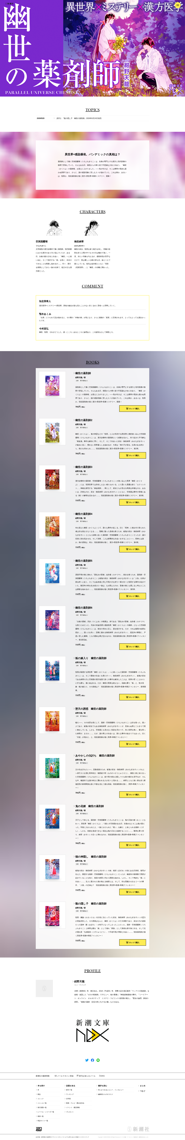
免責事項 (49, 1137)
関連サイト (78, 1137)
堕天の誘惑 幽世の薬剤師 (90, 708)
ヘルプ (65, 1137)
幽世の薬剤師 (83, 373)
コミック (41, 1099)
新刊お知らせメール (87, 1076)
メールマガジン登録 (65, 1076)
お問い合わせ (71, 1137)
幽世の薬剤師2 (83, 420)
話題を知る (70, 1086)
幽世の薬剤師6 (83, 607)
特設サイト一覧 (43, 1121)
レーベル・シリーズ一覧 (46, 1112)
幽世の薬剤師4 (83, 513)
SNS (103, 1076)
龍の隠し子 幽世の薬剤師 (91, 903)
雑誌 (39, 1094)
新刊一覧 (69, 1090)
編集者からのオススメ (105, 1094)
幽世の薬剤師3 (83, 466)
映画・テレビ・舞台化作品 (75, 1103)
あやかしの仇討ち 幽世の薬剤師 (95, 755)
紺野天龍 (79, 981)
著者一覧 (41, 1116)
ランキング (70, 1094)
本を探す (41, 1086)
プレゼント (70, 1112)
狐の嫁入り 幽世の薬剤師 (91, 658)
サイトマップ (85, 1137)
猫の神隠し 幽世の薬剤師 (91, 856)
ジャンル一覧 (42, 1103)
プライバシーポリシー (57, 1137)
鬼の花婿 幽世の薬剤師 (89, 806)
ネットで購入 (134, 409)
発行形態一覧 (42, 1107)
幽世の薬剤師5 (83, 560)
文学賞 (68, 1099)
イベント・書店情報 (73, 1107)
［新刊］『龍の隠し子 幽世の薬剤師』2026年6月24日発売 (78, 118)
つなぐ (142, 1091)
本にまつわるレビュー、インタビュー (111, 1090)
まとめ (142, 1086)
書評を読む (102, 1086)
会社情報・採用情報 (40, 1137)
